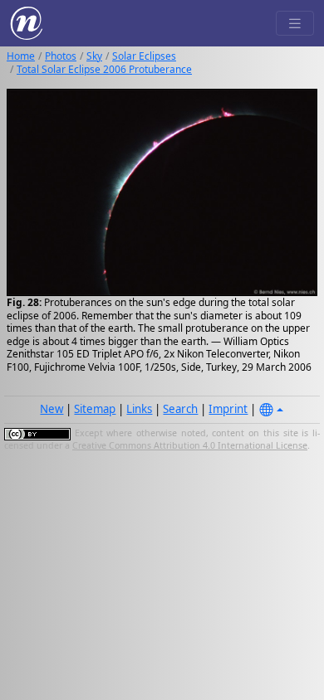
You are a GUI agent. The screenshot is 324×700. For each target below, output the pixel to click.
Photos (60, 56)
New (51, 408)
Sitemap (94, 408)
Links (139, 408)
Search (180, 408)
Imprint (228, 408)
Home (21, 56)
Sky (94, 56)
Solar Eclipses (144, 56)
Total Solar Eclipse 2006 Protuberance (104, 69)
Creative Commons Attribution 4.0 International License (189, 445)
